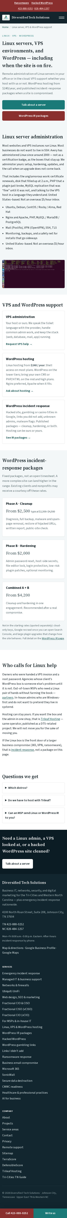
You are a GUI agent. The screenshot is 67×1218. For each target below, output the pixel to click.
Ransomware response (16, 1057)
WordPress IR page (53, 638)
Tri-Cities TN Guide (14, 1177)
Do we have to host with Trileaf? (29, 800)
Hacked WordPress (42, 3)
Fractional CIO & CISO (16, 1003)
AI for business (11, 1098)
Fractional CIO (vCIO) (15, 1015)
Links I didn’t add (12, 1051)
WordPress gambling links (19, 1045)
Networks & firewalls (15, 985)
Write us (50, 1213)
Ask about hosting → (20, 391)
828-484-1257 (41, 8)
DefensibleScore (12, 1165)
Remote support (12, 1147)
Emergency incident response (21, 973)
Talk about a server (33, 105)
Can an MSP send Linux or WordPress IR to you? (32, 815)
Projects (7, 1123)
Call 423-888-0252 (17, 1213)
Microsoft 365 (10, 1069)
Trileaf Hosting (50, 719)
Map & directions (12, 948)
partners (7, 698)
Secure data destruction (17, 1081)
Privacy (6, 1141)
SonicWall (8, 1075)
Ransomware (21, 3)
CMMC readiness (12, 1087)
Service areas (10, 1129)
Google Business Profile (40, 948)
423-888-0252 (25, 8)
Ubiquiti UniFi (10, 991)
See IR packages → (18, 438)
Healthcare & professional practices (25, 1093)
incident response (22, 750)
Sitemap (7, 1153)
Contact (7, 1135)
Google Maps (10, 953)
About (6, 1117)
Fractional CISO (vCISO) (17, 1009)
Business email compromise (20, 1063)
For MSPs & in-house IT (16, 1021)
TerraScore (9, 1159)
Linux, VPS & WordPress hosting (22, 1027)
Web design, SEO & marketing (21, 997)
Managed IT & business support (22, 979)
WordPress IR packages (33, 116)
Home (5, 27)
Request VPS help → (19, 344)
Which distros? (17, 788)
